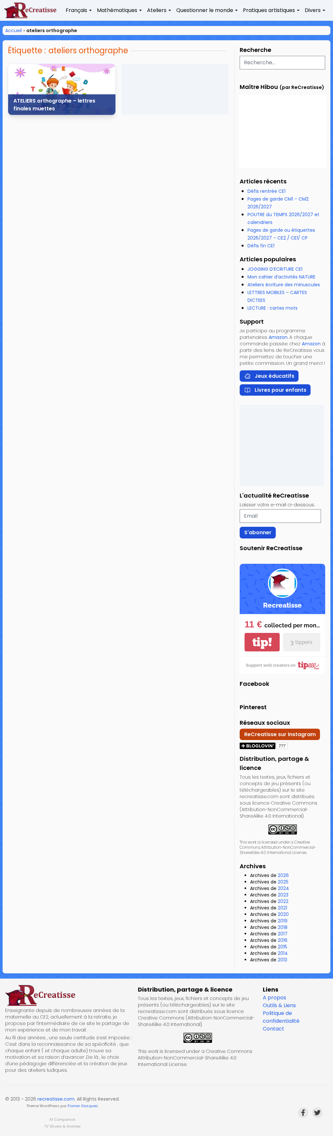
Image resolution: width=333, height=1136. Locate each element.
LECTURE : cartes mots (272, 308)
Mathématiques (117, 10)
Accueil (13, 30)
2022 (283, 901)
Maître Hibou (259, 87)
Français (76, 10)
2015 (282, 947)
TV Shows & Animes (62, 1126)
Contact (273, 1028)
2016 (282, 940)
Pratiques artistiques (269, 10)
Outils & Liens (279, 1005)
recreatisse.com (55, 1099)
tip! (262, 642)
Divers (313, 10)
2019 (282, 921)
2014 (283, 953)
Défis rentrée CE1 (266, 191)
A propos (274, 997)
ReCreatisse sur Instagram (280, 734)
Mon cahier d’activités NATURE (281, 277)
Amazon (278, 337)
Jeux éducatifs (274, 376)
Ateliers (156, 10)
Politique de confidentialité (281, 1017)
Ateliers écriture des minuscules (283, 284)
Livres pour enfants (280, 390)
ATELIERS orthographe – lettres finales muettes (54, 104)
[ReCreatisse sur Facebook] (303, 1112)
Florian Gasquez (83, 1105)
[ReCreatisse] (69, 995)
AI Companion (62, 1119)
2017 (282, 934)
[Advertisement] (175, 89)
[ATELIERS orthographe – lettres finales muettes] (61, 89)
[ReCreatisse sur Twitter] (317, 1112)
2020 (283, 914)
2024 (283, 888)
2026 (283, 875)
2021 (282, 908)
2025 (283, 882)
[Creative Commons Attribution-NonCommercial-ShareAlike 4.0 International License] (282, 829)
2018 (282, 927)
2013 (282, 960)
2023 (283, 895)
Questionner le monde (204, 10)
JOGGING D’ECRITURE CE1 (274, 269)
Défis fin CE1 (260, 245)
